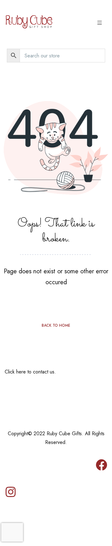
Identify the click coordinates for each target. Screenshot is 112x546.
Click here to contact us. (30, 371)
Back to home (56, 325)
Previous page (56, 302)
